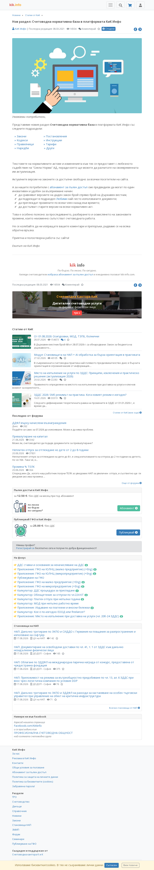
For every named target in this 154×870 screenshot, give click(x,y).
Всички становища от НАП (123, 708)
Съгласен (111, 865)
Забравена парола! (23, 786)
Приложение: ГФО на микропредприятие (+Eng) (49, 586)
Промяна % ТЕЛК (23, 466)
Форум (16, 834)
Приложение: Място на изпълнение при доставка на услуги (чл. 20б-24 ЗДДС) (68, 616)
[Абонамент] (130, 5)
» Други (49, 148)
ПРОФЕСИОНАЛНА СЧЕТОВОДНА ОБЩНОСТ (43, 733)
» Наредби (21, 148)
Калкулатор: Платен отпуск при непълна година (49, 599)
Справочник (19, 811)
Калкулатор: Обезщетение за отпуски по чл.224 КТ (51, 595)
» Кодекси (21, 140)
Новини (16, 15)
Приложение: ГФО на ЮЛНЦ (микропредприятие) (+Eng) (55, 573)
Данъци (17, 806)
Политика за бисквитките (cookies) (32, 781)
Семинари (18, 839)
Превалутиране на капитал (30, 436)
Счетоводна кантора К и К (27, 854)
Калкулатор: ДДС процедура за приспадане (46, 590)
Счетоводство (20, 801)
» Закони (20, 136)
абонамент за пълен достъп (69, 187)
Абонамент (127, 508)
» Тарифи (50, 144)
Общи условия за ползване (28, 767)
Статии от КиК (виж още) (126, 412)
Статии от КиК (32, 15)
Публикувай (127, 532)
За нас (16, 753)
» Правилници (24, 144)
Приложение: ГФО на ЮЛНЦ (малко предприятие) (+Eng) (55, 569)
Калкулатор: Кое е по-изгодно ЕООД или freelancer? (51, 612)
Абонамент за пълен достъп (29, 772)
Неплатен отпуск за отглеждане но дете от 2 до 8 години (50, 450)
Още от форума (131, 483)
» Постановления (55, 136)
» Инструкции (53, 140)
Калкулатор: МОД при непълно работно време (48, 603)
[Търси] (120, 4)
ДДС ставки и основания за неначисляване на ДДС (51, 565)
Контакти (17, 763)
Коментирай (88, 28)
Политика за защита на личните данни (35, 777)
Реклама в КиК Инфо (24, 758)
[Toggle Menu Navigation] (110, 5)
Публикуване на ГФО (30, 577)
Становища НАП (21, 825)
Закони (16, 820)
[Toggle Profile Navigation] (140, 5)
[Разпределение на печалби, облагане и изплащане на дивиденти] (140, 29)
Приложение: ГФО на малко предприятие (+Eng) (49, 582)
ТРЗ (14, 797)
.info (15, 5)
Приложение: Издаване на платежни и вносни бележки (54, 607)
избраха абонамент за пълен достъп (70, 274)
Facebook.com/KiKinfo (28, 725)
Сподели (110, 28)
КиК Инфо (20, 28)
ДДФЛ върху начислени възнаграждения (39, 423)
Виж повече (130, 865)
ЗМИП (15, 829)
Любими (61, 199)
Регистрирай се (25, 548)
